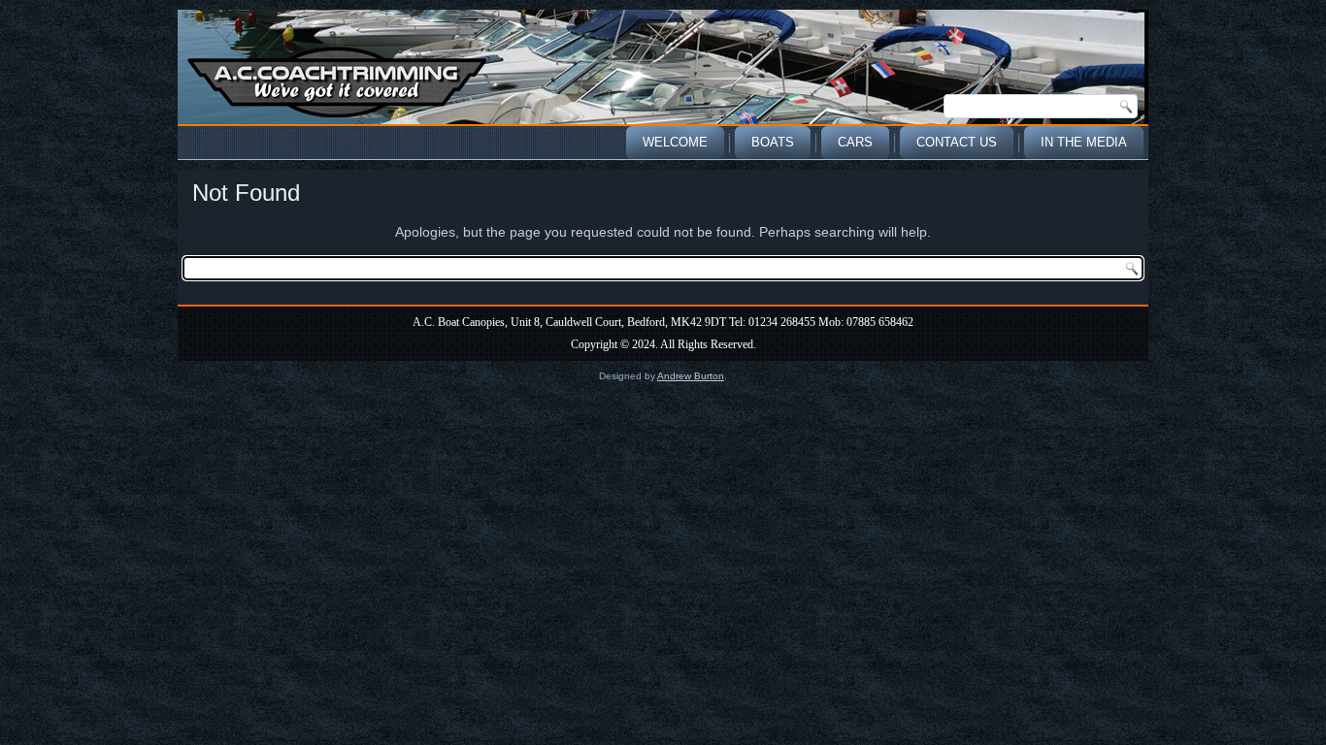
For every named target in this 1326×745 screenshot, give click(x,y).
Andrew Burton (690, 376)
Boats (772, 142)
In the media (1084, 142)
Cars (855, 142)
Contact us (956, 142)
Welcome (675, 142)
